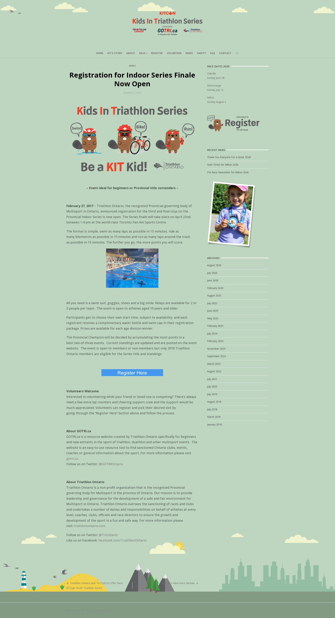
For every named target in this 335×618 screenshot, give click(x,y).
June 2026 (212, 280)
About (130, 53)
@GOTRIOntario (111, 464)
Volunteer (174, 53)
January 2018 (214, 424)
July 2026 (212, 272)
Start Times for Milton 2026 (222, 164)
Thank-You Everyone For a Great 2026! (229, 157)
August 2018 (214, 401)
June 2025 (212, 310)
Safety (201, 53)
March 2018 (214, 416)
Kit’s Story (114, 53)
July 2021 (212, 379)
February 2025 (215, 325)
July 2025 (212, 303)
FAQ (212, 53)
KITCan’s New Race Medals (178, 583)
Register (157, 53)
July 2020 (212, 386)
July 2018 (212, 409)
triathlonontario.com (89, 526)
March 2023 (214, 363)
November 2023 (216, 348)
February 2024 (215, 341)
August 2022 (214, 371)
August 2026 (214, 265)
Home (99, 53)
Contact (225, 53)
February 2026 (215, 288)
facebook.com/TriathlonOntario (122, 540)
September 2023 (216, 356)
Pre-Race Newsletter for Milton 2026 (228, 172)
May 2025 (212, 318)
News (189, 53)
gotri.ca (72, 458)
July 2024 (212, 333)
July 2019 (212, 394)
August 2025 (214, 295)
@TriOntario (108, 535)
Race (142, 53)
